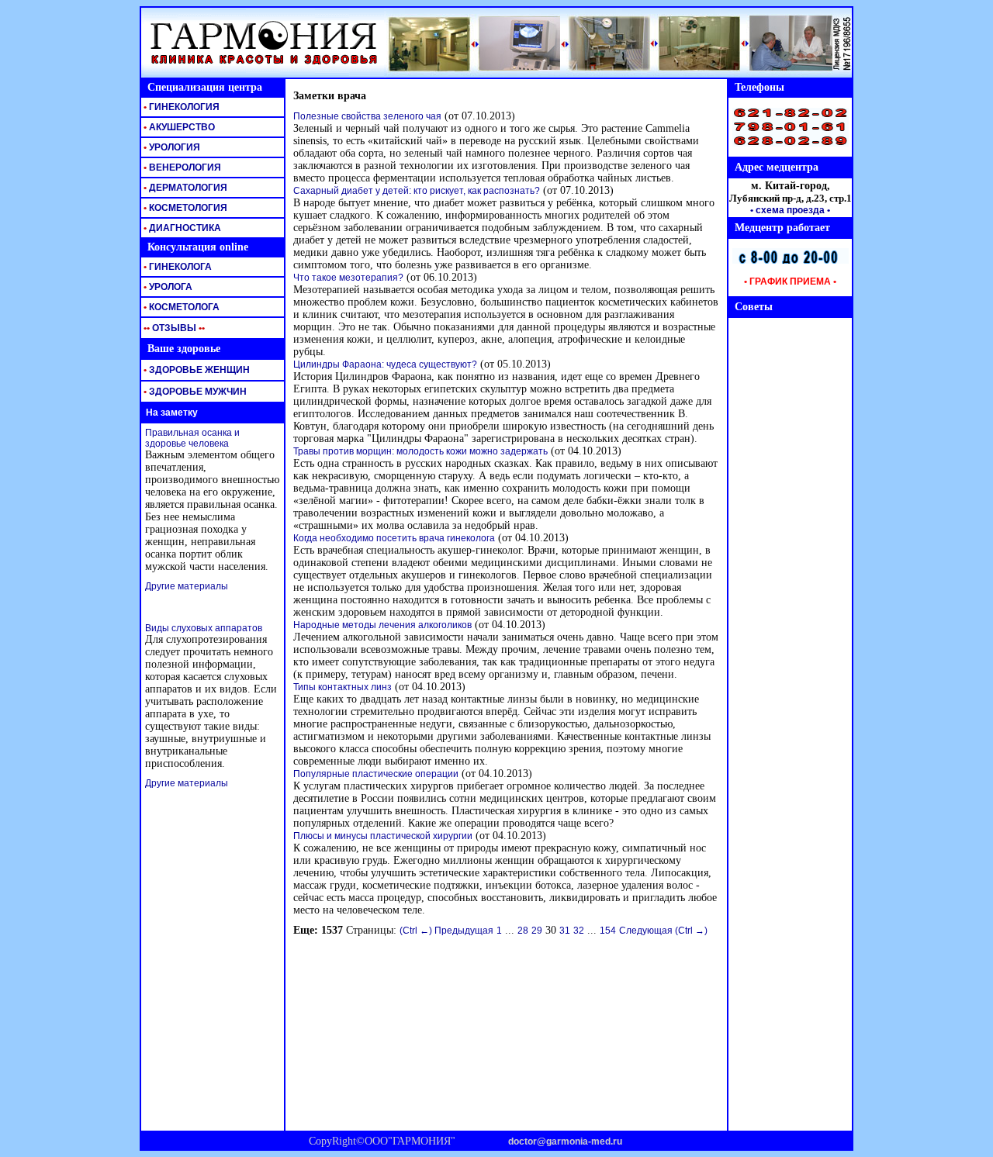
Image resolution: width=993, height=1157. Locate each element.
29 (536, 930)
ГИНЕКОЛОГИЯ (180, 107)
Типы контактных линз (342, 687)
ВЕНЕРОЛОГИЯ (181, 167)
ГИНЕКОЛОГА (176, 266)
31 (564, 930)
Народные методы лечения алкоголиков (382, 625)
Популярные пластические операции (375, 773)
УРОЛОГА (166, 286)
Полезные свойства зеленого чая (367, 116)
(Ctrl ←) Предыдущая (446, 930)
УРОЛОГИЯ (170, 147)
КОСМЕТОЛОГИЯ (184, 207)
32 (578, 930)
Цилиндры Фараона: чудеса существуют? (385, 364)
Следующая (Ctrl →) (663, 930)
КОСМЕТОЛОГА (180, 307)
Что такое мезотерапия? (348, 277)
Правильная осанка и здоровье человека (192, 438)
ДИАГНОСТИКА (181, 228)
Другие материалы (186, 586)
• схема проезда (787, 210)
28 (522, 930)
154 (608, 930)
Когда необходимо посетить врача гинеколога (394, 538)
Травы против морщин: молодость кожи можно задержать (420, 451)
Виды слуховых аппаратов (203, 628)
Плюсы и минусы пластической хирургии (382, 836)
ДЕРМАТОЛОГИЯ (184, 187)
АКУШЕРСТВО (178, 127)
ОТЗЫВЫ (173, 328)
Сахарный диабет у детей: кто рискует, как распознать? (416, 190)
